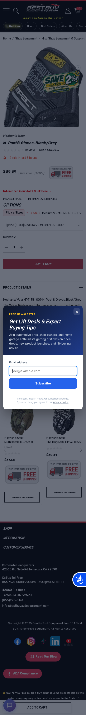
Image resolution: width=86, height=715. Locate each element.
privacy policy (60, 402)
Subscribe (43, 383)
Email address (18, 362)
